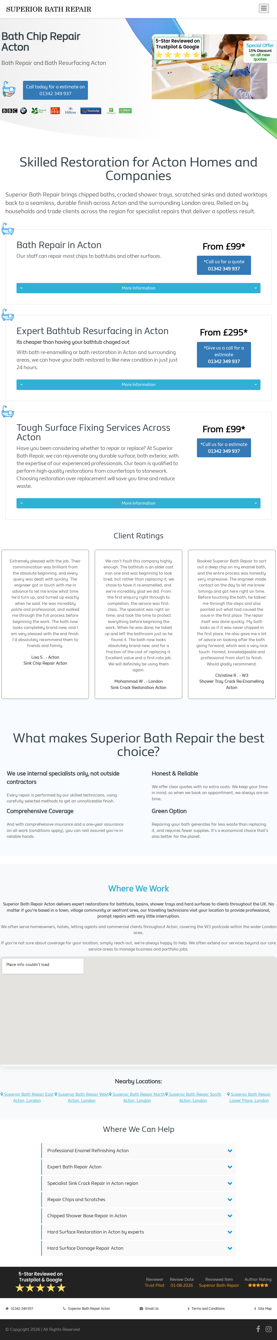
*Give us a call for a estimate (224, 354)
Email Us (152, 1308)
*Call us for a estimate (223, 448)
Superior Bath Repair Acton (89, 1308)
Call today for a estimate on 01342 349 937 (55, 90)
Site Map (265, 1308)
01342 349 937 (22, 1308)
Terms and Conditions (208, 1308)
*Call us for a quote (224, 265)
